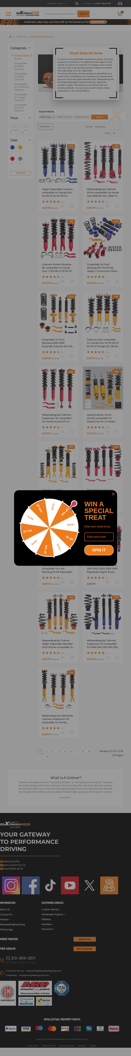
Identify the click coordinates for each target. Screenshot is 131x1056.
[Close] (113, 494)
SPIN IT (99, 550)
